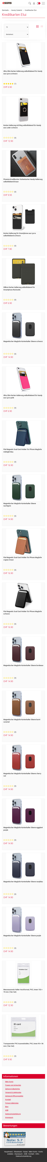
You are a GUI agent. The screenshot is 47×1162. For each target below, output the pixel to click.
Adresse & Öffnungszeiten (14, 1096)
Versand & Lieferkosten (13, 1092)
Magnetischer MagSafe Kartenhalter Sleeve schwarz (23, 341)
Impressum (9, 1117)
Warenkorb (18, 1152)
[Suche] (30, 3)
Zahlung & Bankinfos (12, 1089)
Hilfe (37, 1154)
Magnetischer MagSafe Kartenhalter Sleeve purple (22, 936)
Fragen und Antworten (13, 1085)
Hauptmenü (8, 1152)
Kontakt (8, 1100)
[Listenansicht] (41, 26)
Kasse (25, 1152)
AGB (6, 1110)
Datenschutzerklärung (13, 1114)
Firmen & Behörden (12, 1103)
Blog (6, 1107)
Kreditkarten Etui (14, 15)
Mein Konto (9, 1082)
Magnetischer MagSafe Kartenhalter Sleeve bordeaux (23, 665)
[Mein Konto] (34, 3)
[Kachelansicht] (37, 26)
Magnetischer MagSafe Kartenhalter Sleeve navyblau (23, 882)
